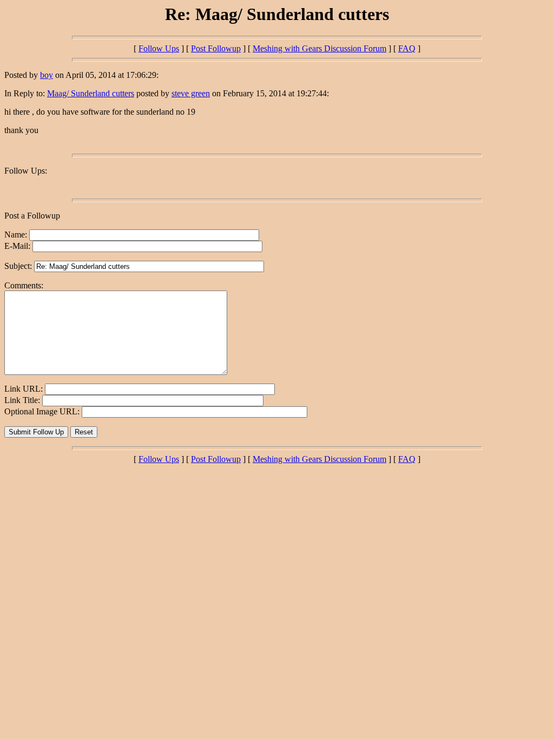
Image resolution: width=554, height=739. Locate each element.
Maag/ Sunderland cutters (90, 93)
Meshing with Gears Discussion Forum (319, 48)
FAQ (407, 48)
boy (46, 75)
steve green (191, 93)
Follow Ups (158, 48)
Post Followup (216, 48)
